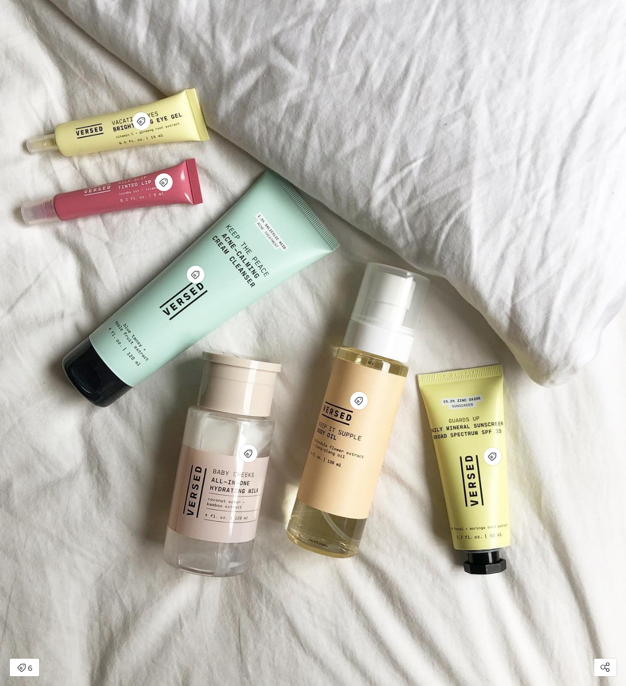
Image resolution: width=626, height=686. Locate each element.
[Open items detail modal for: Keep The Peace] (195, 274)
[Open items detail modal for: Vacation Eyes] (141, 121)
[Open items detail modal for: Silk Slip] (164, 182)
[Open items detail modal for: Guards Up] (492, 456)
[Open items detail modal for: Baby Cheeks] (248, 453)
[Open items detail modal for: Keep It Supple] (359, 400)
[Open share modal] (605, 667)
